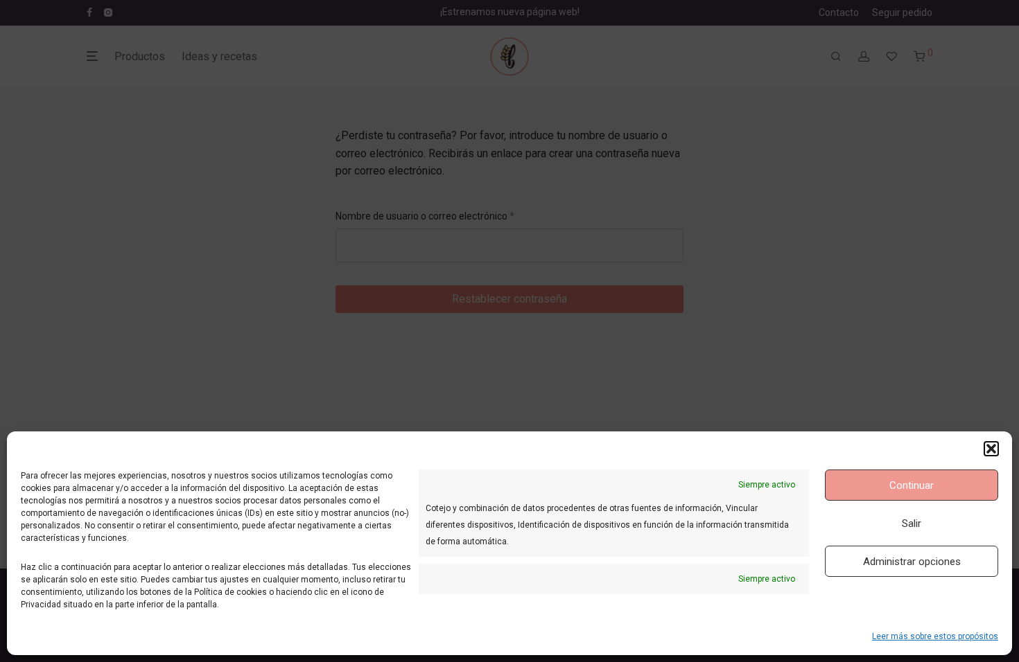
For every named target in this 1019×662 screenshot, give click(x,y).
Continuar (911, 485)
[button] (991, 449)
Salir (911, 523)
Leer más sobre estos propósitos (935, 636)
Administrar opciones (912, 561)
